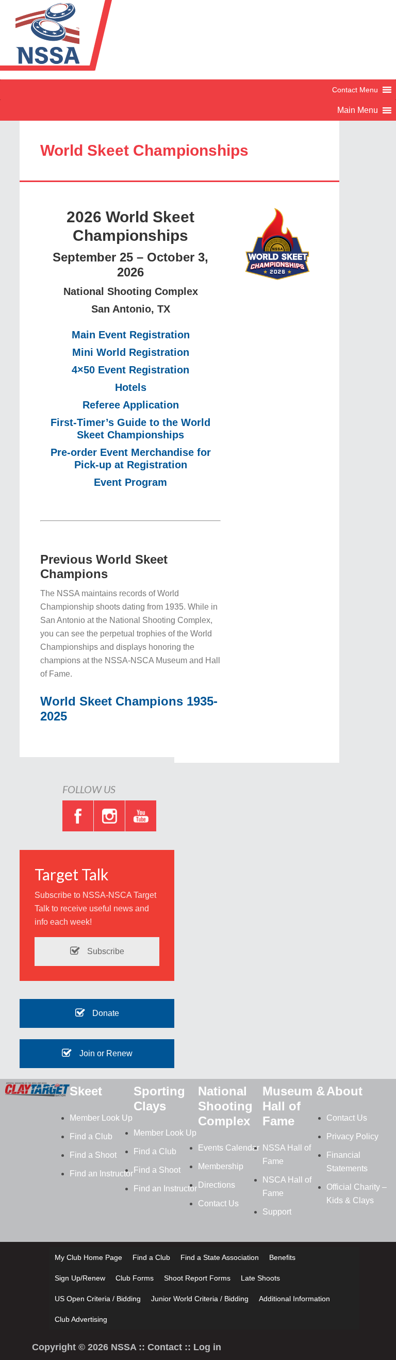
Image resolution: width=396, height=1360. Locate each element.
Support (276, 1211)
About (344, 1091)
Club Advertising (81, 1319)
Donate (104, 1013)
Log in (207, 1347)
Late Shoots (260, 1278)
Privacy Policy (352, 1136)
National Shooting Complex (225, 1106)
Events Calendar (228, 1147)
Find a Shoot (93, 1155)
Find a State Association (219, 1257)
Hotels (130, 387)
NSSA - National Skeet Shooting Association (82, 38)
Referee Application (130, 405)
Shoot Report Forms (197, 1278)
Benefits (282, 1257)
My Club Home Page (88, 1257)
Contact (164, 1347)
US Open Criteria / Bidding (98, 1299)
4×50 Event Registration (130, 369)
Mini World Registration (130, 352)
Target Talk (72, 874)
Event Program (130, 482)
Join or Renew (105, 1053)
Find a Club (91, 1136)
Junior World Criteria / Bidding (200, 1299)
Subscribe (104, 951)
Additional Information (294, 1299)
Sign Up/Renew (80, 1278)
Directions (216, 1185)
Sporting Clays (159, 1098)
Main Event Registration (131, 334)
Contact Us (218, 1203)
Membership (220, 1166)
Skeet (86, 1091)
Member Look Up (101, 1117)
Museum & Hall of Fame (293, 1106)
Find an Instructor (101, 1173)
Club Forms (135, 1278)
